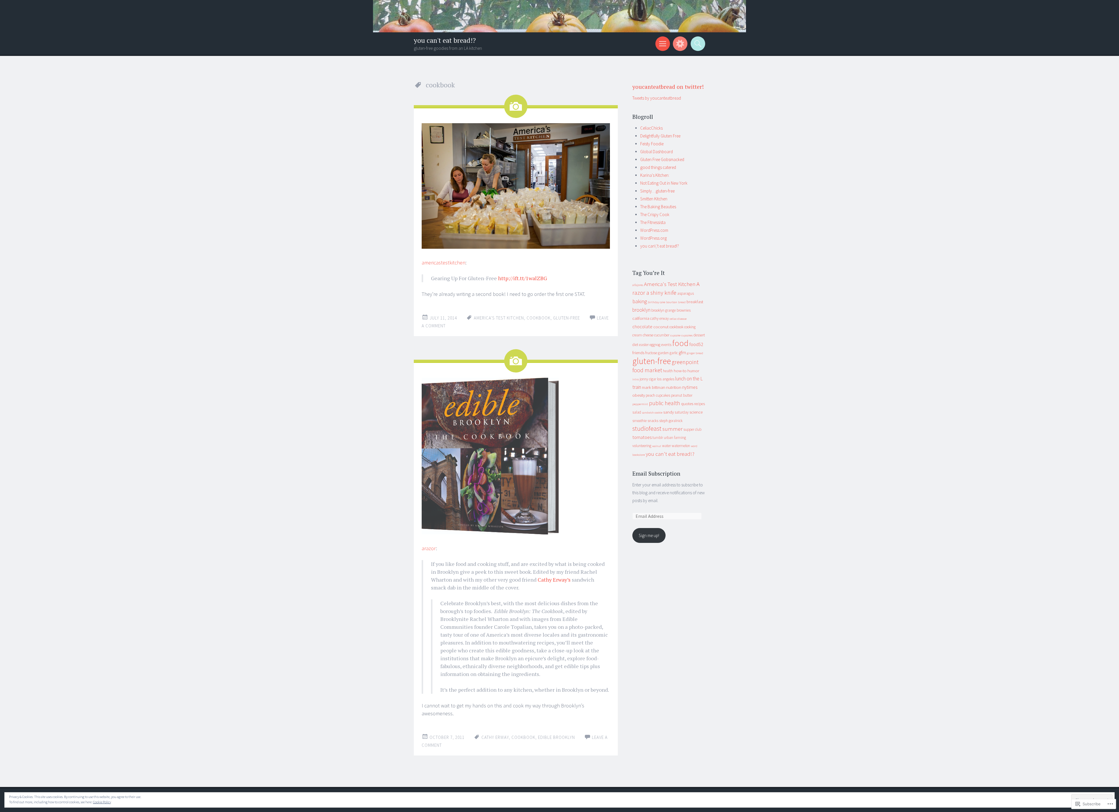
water (666, 445)
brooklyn (641, 310)
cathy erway (495, 737)
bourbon (671, 302)
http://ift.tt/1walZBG (522, 278)
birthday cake (656, 302)
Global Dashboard (656, 151)
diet (635, 344)
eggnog (655, 344)
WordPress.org (653, 238)
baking (639, 301)
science (696, 412)
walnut (656, 446)
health (668, 370)
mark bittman (653, 387)
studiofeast (646, 429)
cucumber (661, 335)
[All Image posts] (515, 106)
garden (663, 352)
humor (693, 370)
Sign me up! (649, 535)
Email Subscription (656, 473)
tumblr (657, 437)
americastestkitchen (443, 262)
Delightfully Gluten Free (660, 136)
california (640, 318)
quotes (687, 403)
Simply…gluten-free (657, 191)
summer (672, 428)
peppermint (640, 404)
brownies (684, 310)
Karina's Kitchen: (654, 175)
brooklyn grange (663, 310)
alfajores (637, 285)
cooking (690, 326)
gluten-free (566, 318)
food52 (696, 344)
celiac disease (678, 319)
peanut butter (681, 395)
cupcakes (687, 335)
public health (664, 403)
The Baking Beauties (658, 206)
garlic (674, 352)
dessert (699, 335)
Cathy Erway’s (554, 579)
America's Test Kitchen (499, 318)
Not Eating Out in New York (663, 183)
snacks (653, 420)
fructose (651, 352)
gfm (682, 352)
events (666, 344)
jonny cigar (648, 379)
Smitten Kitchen (653, 199)
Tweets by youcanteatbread (656, 98)
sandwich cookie (652, 412)
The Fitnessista (653, 222)
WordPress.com (654, 230)
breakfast (695, 301)
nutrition (673, 387)
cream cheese (642, 335)
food (680, 343)
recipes (699, 403)
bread (682, 302)
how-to (680, 370)
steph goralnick (670, 420)
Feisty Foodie (652, 143)
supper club (692, 429)
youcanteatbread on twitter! (668, 86)
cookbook (538, 318)
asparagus (685, 293)
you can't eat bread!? (445, 40)
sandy (668, 412)
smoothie (639, 420)
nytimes (689, 387)
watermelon (681, 445)
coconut (660, 326)
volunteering (641, 445)
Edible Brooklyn (556, 737)
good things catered (658, 167)
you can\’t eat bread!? (659, 246)
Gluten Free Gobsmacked (662, 159)
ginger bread (695, 353)
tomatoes (642, 437)
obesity (638, 395)
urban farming (675, 437)
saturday (682, 412)
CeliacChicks (651, 128)
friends (638, 352)
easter (644, 344)
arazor (429, 548)
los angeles (665, 379)
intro (635, 379)
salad (636, 412)
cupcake (675, 335)
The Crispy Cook (654, 214)
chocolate (642, 326)
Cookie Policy (102, 802)
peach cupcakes (658, 395)
